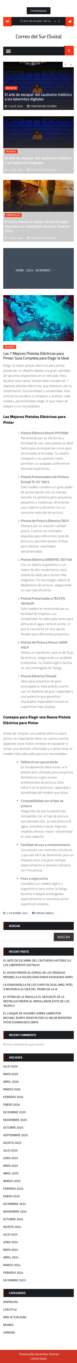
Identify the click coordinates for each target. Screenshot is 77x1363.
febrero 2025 (13, 1188)
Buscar (14, 926)
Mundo (11, 151)
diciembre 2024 (14, 1204)
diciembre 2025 (14, 1112)
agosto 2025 (12, 1143)
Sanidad (9, 1332)
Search (69, 50)
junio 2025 (10, 1158)
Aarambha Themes (47, 1354)
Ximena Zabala (45, 913)
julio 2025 (10, 1150)
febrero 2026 (13, 1097)
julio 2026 (10, 1066)
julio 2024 (10, 1234)
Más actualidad (14, 1317)
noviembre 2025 (15, 1120)
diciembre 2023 (14, 1280)
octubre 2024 (13, 1219)
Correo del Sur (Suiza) (39, 36)
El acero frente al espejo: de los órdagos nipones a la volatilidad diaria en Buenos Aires (37, 226)
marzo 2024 (12, 1265)
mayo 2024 (10, 1249)
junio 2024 (10, 1242)
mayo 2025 (10, 1165)
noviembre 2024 (15, 1211)
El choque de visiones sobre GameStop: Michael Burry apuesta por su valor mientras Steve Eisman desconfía (37, 1018)
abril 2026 (11, 1081)
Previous (55, 21)
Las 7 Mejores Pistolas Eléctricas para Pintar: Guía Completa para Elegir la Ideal (36, 356)
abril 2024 (11, 1257)
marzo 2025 (12, 1181)
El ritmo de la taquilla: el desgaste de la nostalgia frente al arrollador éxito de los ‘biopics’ (36, 1001)
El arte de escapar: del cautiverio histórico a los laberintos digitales (38, 160)
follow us (69, 21)
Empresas (13, 215)
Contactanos (39, 10)
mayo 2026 (10, 1074)
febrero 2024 (13, 1272)
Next (59, 21)
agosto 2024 (12, 1227)
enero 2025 (11, 1196)
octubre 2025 (13, 1127)
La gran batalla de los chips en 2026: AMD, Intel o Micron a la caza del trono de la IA (38, 987)
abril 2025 (11, 1173)
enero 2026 (11, 1104)
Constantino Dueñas (43, 169)
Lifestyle (10, 1309)
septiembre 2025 (15, 1135)
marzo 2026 (12, 1089)
